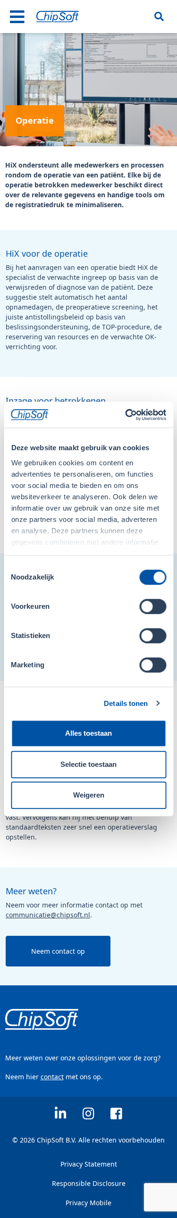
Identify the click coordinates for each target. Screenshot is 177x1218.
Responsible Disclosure (89, 1183)
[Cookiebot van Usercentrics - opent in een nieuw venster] (126, 415)
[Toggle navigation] (17, 16)
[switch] (152, 606)
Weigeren (88, 795)
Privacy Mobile (88, 1202)
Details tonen (126, 703)
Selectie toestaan (88, 764)
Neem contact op (58, 951)
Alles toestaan (88, 733)
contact (52, 1076)
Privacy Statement (88, 1163)
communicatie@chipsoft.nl (48, 914)
